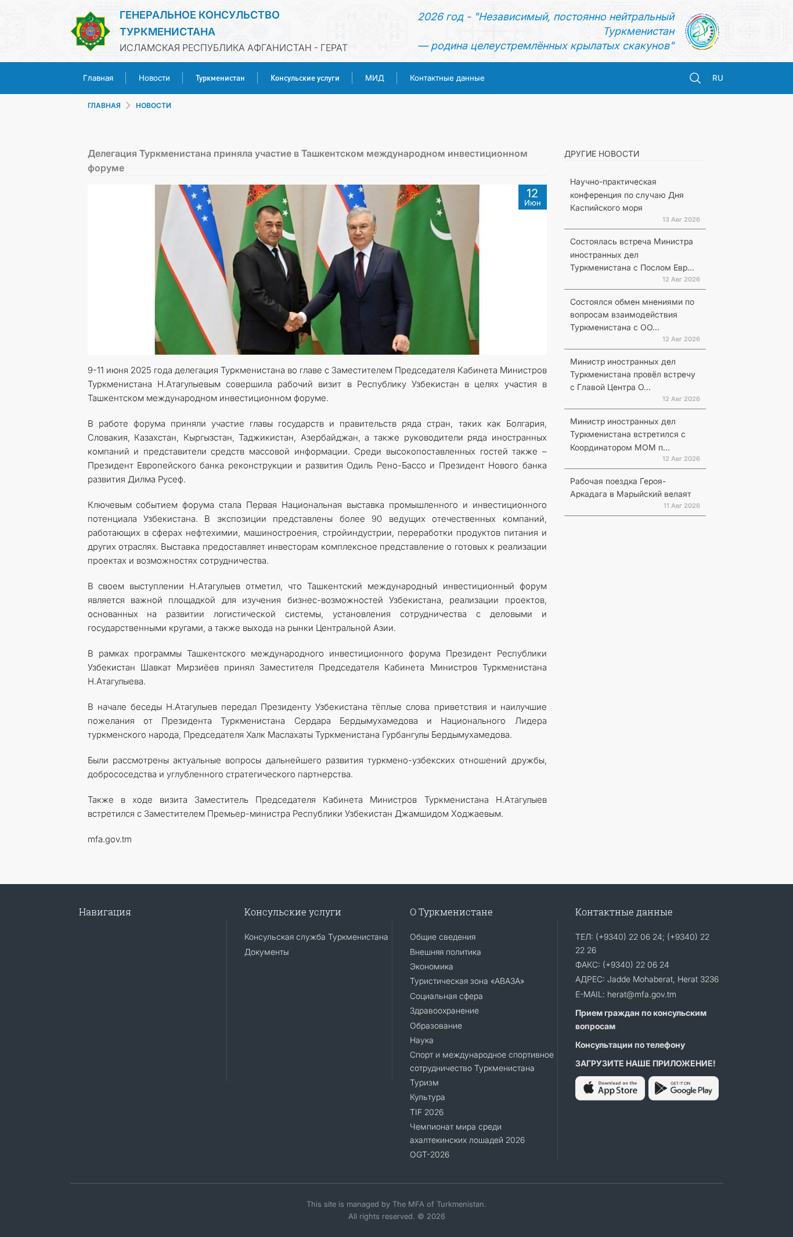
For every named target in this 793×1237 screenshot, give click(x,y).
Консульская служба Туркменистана (316, 937)
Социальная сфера (446, 996)
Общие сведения (442, 937)
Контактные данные (447, 77)
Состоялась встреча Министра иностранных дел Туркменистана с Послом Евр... (632, 254)
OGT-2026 (429, 1154)
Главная (98, 77)
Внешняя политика (445, 952)
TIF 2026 (427, 1112)
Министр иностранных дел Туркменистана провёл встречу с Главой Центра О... (632, 374)
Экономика (431, 966)
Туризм (424, 1082)
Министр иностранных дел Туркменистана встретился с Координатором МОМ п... (628, 434)
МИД (374, 77)
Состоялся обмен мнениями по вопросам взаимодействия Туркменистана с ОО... (632, 315)
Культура (427, 1097)
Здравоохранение (444, 1010)
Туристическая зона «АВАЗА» (467, 981)
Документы (266, 952)
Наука (422, 1040)
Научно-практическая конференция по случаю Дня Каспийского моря (627, 194)
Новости (154, 77)
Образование (436, 1025)
